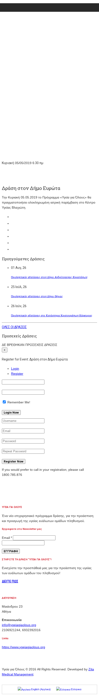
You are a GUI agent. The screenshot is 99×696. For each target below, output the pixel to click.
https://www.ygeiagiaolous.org (23, 647)
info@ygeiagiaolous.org (19, 625)
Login (15, 368)
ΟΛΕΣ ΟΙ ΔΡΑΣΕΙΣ (14, 327)
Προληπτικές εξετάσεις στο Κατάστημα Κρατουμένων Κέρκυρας (51, 315)
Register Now (13, 461)
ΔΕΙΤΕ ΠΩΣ (10, 581)
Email (7, 538)
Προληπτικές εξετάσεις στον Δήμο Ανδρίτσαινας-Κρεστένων (49, 277)
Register (17, 373)
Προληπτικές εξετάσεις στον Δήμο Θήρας (37, 296)
